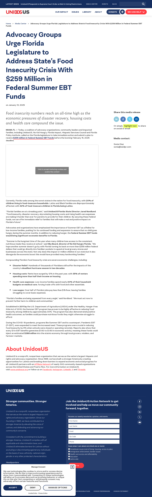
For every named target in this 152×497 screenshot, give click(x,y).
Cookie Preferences (102, 491)
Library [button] (87, 13)
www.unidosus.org (19, 369)
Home (8, 23)
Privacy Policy (42, 493)
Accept (13, 487)
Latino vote (74, 459)
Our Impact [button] (62, 13)
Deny (32, 487)
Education (74, 457)
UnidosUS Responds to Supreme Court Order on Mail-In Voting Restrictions (51, 4)
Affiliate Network (42, 364)
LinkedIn (67, 369)
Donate (113, 12)
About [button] (99, 13)
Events (105, 4)
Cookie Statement (120, 491)
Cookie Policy (32, 493)
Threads (81, 369)
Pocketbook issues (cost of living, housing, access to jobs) (91, 449)
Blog (114, 4)
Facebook (47, 369)
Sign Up (76, 465)
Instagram (57, 369)
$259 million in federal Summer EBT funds (33, 138)
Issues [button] (76, 13)
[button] (72, 467)
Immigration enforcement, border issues (85, 452)
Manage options (57, 487)
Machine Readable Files (80, 491)
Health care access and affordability (83, 454)
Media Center (91, 4)
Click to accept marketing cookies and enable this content (52, 170)
